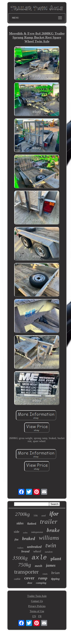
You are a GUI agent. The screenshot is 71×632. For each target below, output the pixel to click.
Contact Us (37, 601)
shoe (29, 583)
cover (29, 578)
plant (56, 558)
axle (39, 557)
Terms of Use (37, 611)
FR (39, 616)
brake (53, 530)
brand (25, 551)
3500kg (20, 557)
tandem (48, 551)
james (50, 565)
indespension (37, 532)
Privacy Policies (36, 606)
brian (55, 573)
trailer (48, 521)
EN (34, 616)
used (43, 515)
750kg (24, 565)
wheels (45, 574)
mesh (38, 566)
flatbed (31, 523)
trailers (20, 548)
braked (28, 538)
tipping (55, 578)
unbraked (34, 547)
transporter (26, 572)
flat (16, 539)
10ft (36, 515)
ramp (42, 578)
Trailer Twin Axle (37, 596)
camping (41, 582)
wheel (37, 551)
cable (17, 578)
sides (19, 523)
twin (50, 545)
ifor (54, 513)
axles (25, 532)
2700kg (22, 514)
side (16, 531)
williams (49, 537)
